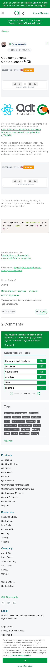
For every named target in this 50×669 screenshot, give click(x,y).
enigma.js (33, 291)
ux (38, 421)
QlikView (5, 476)
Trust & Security (8, 561)
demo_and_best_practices (19, 300)
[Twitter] (3, 603)
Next (34, 393)
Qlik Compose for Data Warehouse (17, 489)
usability (35, 429)
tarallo (14, 434)
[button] (47, 43)
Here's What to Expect (29, 23)
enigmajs (37, 300)
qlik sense (33, 413)
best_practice (10, 425)
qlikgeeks (25, 429)
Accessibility (7, 565)
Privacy (4, 569)
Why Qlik (5, 505)
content (26, 417)
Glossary (5, 533)
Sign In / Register (41, 13)
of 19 (28, 393)
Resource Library (9, 517)
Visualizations (11, 371)
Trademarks (6, 635)
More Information (25, 666)
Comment (9, 345)
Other (8, 382)
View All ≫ (8, 441)
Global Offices (8, 582)
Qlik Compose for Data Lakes (15, 484)
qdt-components (10, 304)
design (8, 417)
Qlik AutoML (7, 472)
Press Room (7, 557)
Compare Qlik (7, 529)
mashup (37, 425)
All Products (6, 460)
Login (35, 2)
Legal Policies (7, 626)
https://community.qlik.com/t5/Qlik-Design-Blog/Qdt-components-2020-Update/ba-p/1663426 (21, 132)
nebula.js (9, 377)
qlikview (16, 417)
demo (7, 421)
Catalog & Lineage (9, 497)
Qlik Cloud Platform (10, 464)
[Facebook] (14, 603)
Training (4, 537)
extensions (24, 434)
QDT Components (10, 295)
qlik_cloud (36, 417)
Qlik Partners (7, 521)
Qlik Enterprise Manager (12, 493)
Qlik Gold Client (8, 501)
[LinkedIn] (9, 603)
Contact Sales (7, 586)
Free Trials (6, 525)
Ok (25, 660)
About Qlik (6, 553)
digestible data (25, 425)
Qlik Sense (10, 366)
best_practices (18, 421)
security (34, 434)
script (7, 434)
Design (5, 31)
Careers (4, 574)
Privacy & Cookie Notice (12, 630)
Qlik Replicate (7, 480)
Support (5, 541)
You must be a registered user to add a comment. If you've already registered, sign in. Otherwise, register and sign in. (23, 337)
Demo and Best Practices (13, 291)
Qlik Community (9, 597)
